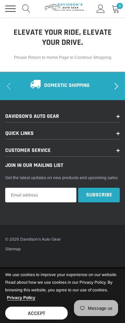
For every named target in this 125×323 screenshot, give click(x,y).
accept (36, 313)
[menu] (10, 8)
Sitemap (13, 249)
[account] (101, 8)
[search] (26, 8)
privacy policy (21, 297)
